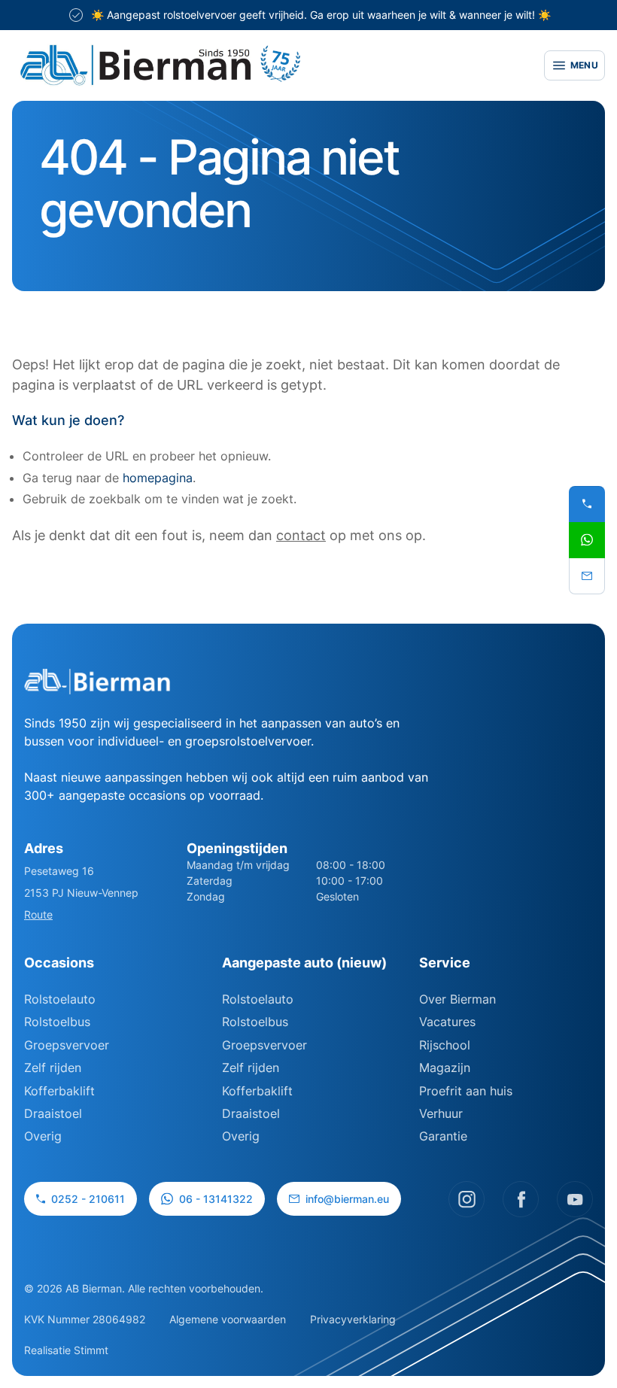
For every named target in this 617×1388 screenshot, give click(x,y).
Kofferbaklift (59, 1090)
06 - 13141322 (216, 1198)
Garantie (443, 1136)
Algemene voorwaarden (227, 1319)
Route (38, 914)
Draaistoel (53, 1113)
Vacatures (447, 1021)
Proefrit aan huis (465, 1090)
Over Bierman (457, 999)
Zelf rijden (52, 1067)
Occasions (59, 962)
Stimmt (91, 1350)
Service (444, 962)
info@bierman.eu (347, 1198)
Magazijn (444, 1067)
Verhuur (441, 1113)
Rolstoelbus (57, 1021)
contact (301, 535)
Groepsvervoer (66, 1044)
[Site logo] (269, 65)
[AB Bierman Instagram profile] (466, 1199)
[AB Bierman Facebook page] (521, 1199)
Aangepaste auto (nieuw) (304, 962)
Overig (43, 1136)
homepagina (158, 477)
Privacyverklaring (353, 1319)
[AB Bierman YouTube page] (575, 1199)
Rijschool (444, 1044)
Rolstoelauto (60, 999)
